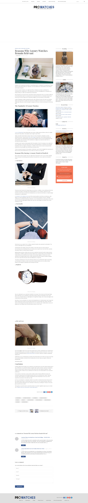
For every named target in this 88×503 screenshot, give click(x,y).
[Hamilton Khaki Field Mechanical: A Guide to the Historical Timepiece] (64, 138)
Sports (38, 1)
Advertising (48, 500)
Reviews (44, 1)
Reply (23, 445)
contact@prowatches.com (61, 125)
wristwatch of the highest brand (22, 196)
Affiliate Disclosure (58, 500)
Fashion (32, 1)
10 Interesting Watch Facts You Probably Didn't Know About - (33, 448)
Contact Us (66, 500)
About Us (21, 500)
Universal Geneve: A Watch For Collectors (64, 51)
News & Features (52, 1)
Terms (34, 500)
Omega (33, 137)
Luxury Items (20, 48)
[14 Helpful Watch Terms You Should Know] (64, 87)
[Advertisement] (44, 20)
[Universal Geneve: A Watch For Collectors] (64, 58)
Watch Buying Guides (62, 1)
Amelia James (18, 55)
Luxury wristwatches (19, 132)
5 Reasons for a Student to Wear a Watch (64, 109)
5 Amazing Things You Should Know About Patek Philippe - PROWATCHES (35, 437)
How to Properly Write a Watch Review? (63, 114)
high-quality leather (31, 353)
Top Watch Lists (25, 1)
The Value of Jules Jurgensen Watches (63, 116)
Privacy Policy (40, 500)
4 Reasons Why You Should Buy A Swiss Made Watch (27, 387)
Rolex (29, 137)
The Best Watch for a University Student (64, 112)
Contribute (27, 500)
